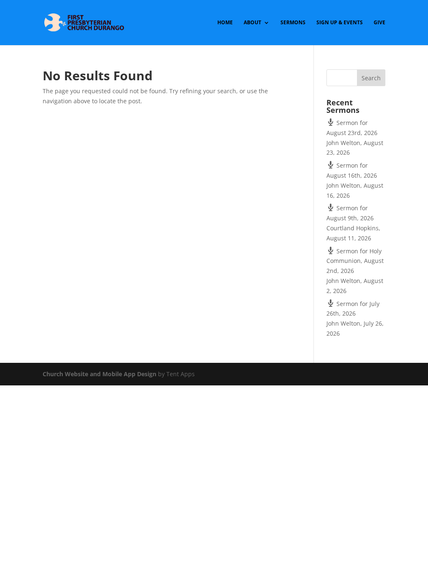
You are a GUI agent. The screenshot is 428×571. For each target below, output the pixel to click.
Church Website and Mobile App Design (99, 374)
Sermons (293, 23)
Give (379, 23)
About (252, 23)
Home (225, 23)
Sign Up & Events (339, 23)
